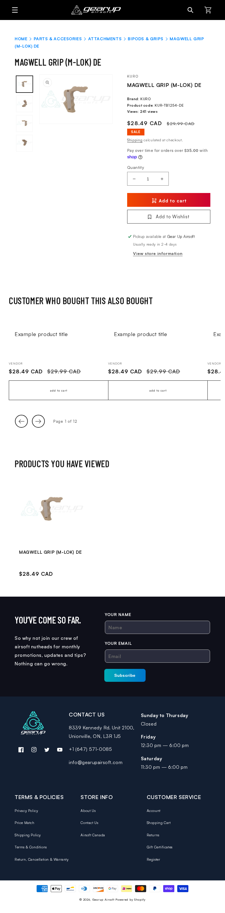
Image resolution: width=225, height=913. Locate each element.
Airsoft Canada (93, 835)
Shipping (135, 140)
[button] (13, 10)
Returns (153, 835)
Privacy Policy (26, 810)
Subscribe (125, 675)
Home (21, 38)
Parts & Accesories (58, 38)
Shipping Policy (28, 835)
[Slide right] (38, 421)
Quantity (135, 167)
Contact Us (89, 822)
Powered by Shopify (130, 899)
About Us (88, 810)
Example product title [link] (41, 334)
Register (153, 859)
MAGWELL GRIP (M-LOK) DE (50, 552)
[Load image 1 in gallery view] (24, 84)
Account (154, 810)
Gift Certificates (160, 847)
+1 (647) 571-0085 (90, 749)
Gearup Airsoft (103, 899)
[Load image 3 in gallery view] (24, 123)
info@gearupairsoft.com (95, 762)
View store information (158, 253)
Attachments (105, 38)
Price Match (25, 822)
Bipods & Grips (145, 38)
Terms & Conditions (31, 847)
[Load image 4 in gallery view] (24, 143)
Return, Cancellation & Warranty (42, 859)
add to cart (58, 390)
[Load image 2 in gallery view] (24, 103)
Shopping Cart (159, 822)
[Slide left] (21, 421)
